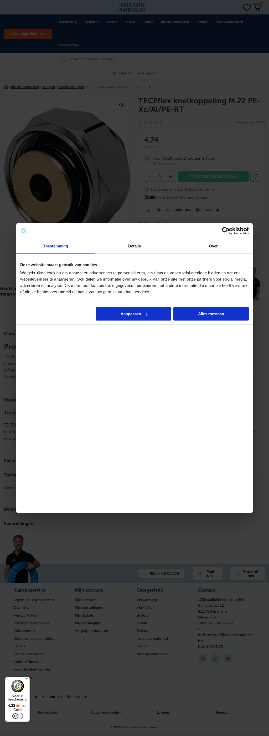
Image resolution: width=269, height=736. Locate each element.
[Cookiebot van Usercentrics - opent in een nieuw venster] (226, 231)
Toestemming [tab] (55, 246)
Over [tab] (213, 246)
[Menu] (26, 680)
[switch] (17, 716)
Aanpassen (131, 314)
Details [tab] (134, 246)
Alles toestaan (211, 314)
